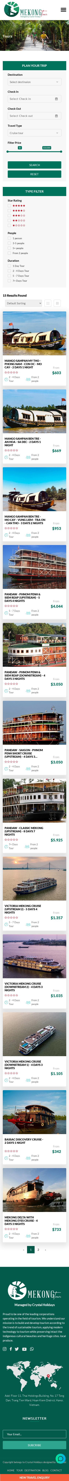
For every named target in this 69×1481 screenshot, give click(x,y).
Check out (14, 108)
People (12, 233)
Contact (56, 1470)
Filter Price (14, 142)
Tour (19, 1470)
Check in (13, 91)
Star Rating (15, 200)
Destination (15, 74)
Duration (13, 260)
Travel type (15, 125)
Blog (45, 1470)
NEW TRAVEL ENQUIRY (34, 1477)
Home (11, 1470)
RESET (34, 174)
